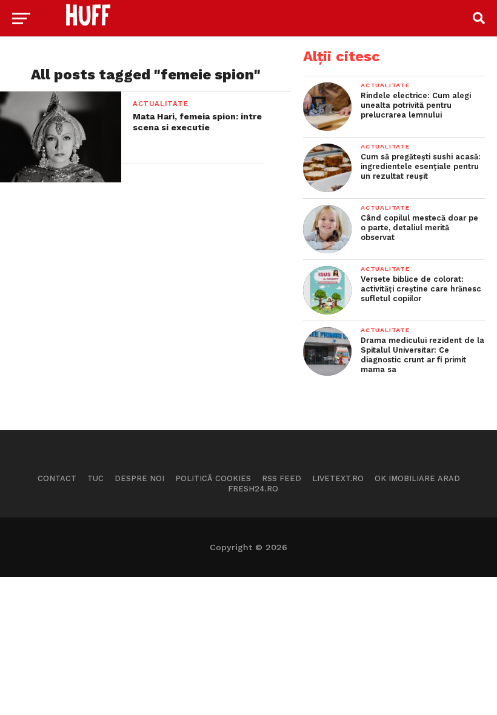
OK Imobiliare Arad (417, 478)
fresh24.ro (253, 488)
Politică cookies (213, 478)
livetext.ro (338, 478)
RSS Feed (281, 478)
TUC (95, 478)
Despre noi (139, 478)
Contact (57, 478)
